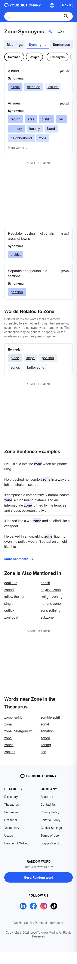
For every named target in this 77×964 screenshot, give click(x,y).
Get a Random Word (38, 877)
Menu (66, 5)
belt (61, 119)
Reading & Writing (16, 843)
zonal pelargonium (18, 730)
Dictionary (11, 796)
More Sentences (16, 558)
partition (17, 291)
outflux (9, 610)
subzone (47, 617)
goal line (10, 582)
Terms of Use (50, 835)
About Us (47, 796)
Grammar (10, 820)
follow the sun (14, 596)
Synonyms (37, 44)
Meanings (15, 44)
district (47, 119)
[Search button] (65, 16)
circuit (15, 86)
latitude (53, 86)
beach (45, 582)
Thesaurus (11, 804)
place (15, 357)
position (48, 357)
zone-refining (51, 610)
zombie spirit (50, 717)
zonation (47, 730)
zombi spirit (13, 717)
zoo (43, 751)
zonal (45, 724)
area (31, 119)
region (15, 119)
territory (16, 128)
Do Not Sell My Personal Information (38, 922)
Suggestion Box (51, 843)
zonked (9, 751)
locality (34, 128)
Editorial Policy (50, 820)
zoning (46, 744)
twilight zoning (51, 596)
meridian (33, 86)
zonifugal (11, 617)
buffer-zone (35, 367)
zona (43, 138)
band (51, 128)
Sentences (61, 44)
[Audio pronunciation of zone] (50, 31)
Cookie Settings (51, 827)
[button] (52, 5)
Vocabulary (11, 827)
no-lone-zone (51, 603)
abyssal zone (51, 589)
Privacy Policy (50, 812)
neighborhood (21, 138)
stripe (30, 357)
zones (15, 367)
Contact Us (48, 804)
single (8, 603)
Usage (8, 835)
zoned (9, 589)
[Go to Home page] (22, 5)
